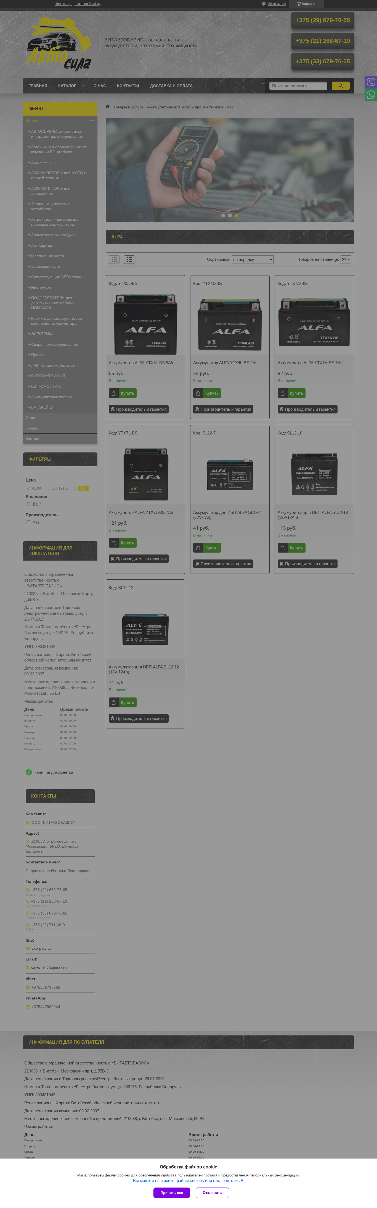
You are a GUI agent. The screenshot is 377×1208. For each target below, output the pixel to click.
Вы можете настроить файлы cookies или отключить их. (186, 1180)
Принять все (172, 1193)
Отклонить (212, 1193)
